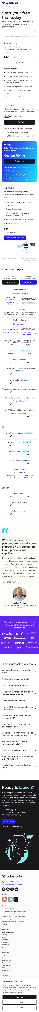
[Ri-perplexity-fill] (16, 899)
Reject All (19, 1008)
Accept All (19, 997)
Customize (19, 1002)
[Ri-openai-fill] (10, 899)
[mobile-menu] (35, 3)
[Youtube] (16, 889)
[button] (19, 671)
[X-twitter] (12, 889)
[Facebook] (8, 889)
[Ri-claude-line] (4, 899)
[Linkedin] (4, 889)
